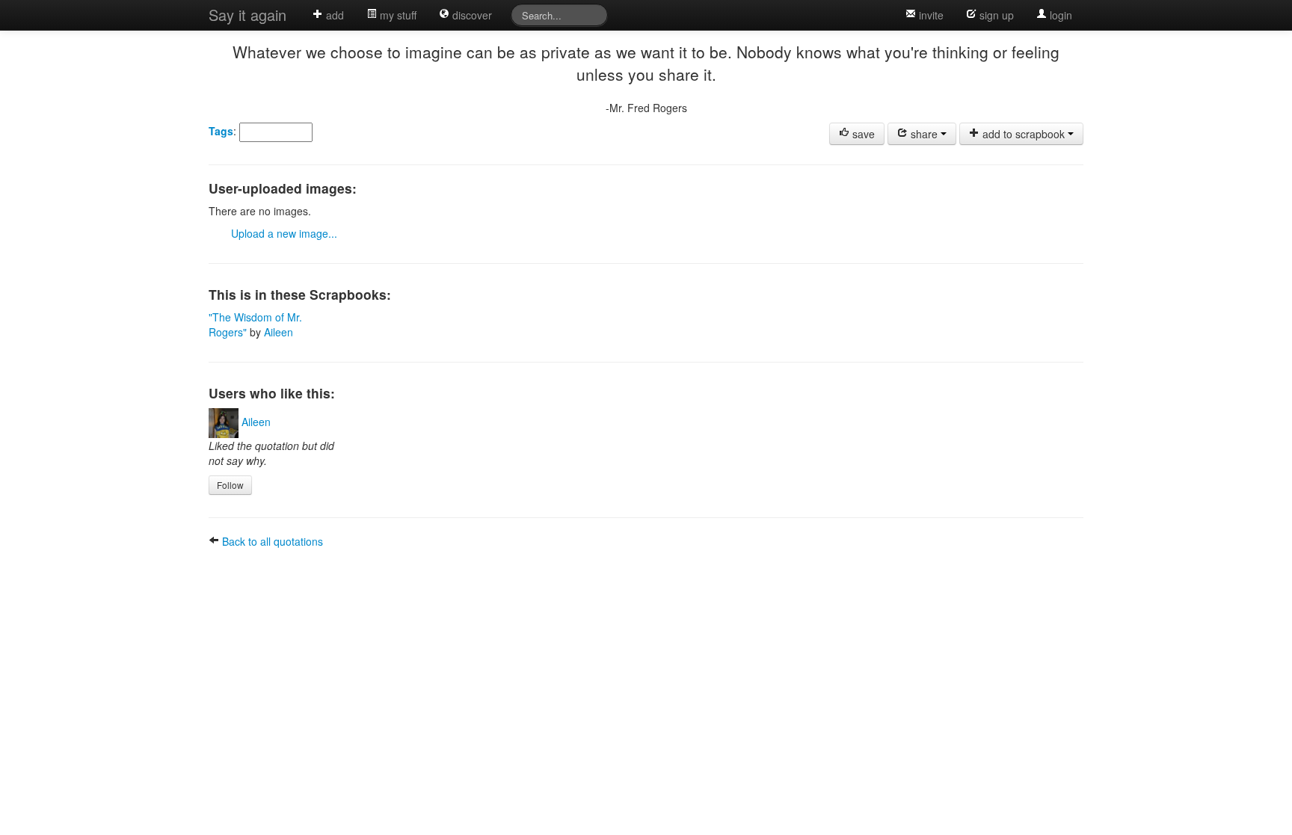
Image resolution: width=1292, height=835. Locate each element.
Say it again (247, 14)
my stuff (396, 14)
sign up (995, 14)
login (1059, 14)
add (333, 14)
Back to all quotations (271, 541)
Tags (221, 130)
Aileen (278, 331)
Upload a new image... (284, 233)
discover (470, 14)
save (862, 133)
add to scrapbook (1023, 133)
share (924, 133)
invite (930, 14)
